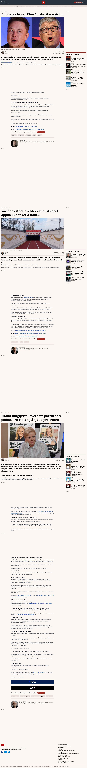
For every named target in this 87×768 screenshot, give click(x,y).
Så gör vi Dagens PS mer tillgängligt (66, 761)
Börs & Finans (28, 6)
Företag (48, 6)
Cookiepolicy (61, 752)
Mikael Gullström (23, 701)
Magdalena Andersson (30, 559)
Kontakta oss (61, 747)
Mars (34, 135)
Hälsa (57, 6)
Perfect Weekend (64, 6)
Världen (22, 6)
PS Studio (72, 6)
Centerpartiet (15, 696)
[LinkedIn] (9, 752)
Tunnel (26, 342)
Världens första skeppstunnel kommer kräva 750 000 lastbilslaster (30, 333)
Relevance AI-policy (62, 755)
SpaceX (40, 135)
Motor (53, 6)
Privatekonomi (36, 6)
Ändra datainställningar (63, 762)
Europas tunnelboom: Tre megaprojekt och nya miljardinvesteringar (30, 330)
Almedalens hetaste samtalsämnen (26, 614)
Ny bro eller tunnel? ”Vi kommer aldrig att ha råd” (26, 336)
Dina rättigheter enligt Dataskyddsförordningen (68, 753)
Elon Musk (21, 135)
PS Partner (60, 759)
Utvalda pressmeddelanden (64, 746)
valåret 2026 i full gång (38, 672)
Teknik (43, 6)
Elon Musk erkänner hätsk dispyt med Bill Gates (26, 126)
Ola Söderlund (22, 140)
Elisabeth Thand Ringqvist (38, 696)
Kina (21, 342)
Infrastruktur (15, 342)
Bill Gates (14, 135)
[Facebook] (2, 752)
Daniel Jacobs (22, 347)
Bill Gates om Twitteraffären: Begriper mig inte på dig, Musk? (30, 129)
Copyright (60, 749)
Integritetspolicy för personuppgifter (66, 750)
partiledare (49, 696)
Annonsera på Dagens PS (64, 756)
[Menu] (85, 2)
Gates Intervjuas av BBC (6, 62)
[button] (32, 682)
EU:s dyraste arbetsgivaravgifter (23, 595)
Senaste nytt (15, 6)
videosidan (11, 475)
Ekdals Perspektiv (25, 696)
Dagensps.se (3, 11)
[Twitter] (5, 752)
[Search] (83, 2)
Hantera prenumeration (63, 744)
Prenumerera (78, 2)
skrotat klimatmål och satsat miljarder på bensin (40, 603)
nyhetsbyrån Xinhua (28, 297)
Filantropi (28, 135)
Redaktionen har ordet (63, 758)
